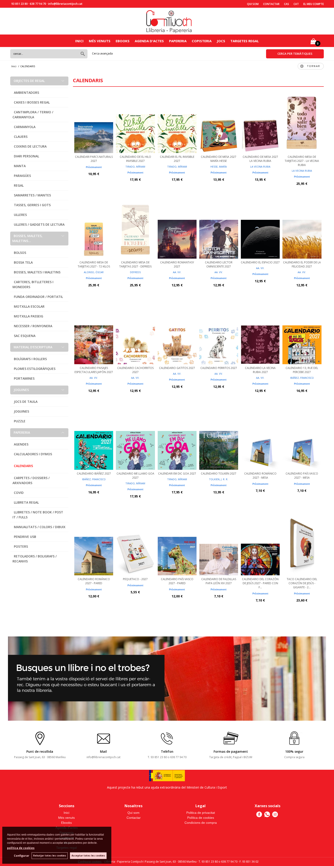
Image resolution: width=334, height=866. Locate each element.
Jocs (221, 41)
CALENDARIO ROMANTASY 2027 (177, 264)
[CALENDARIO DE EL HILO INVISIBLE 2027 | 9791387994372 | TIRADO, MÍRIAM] (135, 123)
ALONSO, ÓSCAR (94, 272)
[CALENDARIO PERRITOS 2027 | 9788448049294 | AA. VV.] (218, 334)
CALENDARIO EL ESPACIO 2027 (260, 262)
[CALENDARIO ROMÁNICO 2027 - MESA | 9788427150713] (260, 440)
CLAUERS (20, 136)
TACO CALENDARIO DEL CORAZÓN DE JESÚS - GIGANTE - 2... (302, 583)
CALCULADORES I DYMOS (33, 454)
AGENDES (21, 444)
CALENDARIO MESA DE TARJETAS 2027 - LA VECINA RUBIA (302, 161)
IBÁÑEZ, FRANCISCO (302, 377)
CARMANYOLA (24, 127)
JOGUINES (21, 390)
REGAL (19, 185)
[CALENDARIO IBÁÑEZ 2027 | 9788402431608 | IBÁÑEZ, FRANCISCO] (93, 440)
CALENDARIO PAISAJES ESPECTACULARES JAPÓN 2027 (94, 370)
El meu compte (313, 4)
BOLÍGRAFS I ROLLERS (30, 359)
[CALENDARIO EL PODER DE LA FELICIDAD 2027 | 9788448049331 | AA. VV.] (301, 229)
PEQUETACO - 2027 (135, 579)
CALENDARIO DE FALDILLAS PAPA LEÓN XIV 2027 (218, 581)
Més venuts (99, 41)
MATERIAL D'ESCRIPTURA (33, 347)
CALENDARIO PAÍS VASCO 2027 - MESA (302, 476)
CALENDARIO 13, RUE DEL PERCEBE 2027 (302, 370)
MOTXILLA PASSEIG (28, 316)
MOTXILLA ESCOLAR (29, 306)
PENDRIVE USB (25, 536)
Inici (79, 41)
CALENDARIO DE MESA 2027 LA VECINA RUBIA (260, 159)
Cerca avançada (102, 53)
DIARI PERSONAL (26, 156)
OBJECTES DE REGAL (29, 81)
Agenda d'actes (149, 41)
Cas (286, 4)
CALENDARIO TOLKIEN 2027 (218, 473)
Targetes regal (244, 41)
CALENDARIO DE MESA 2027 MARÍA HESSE (218, 159)
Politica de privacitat (200, 812)
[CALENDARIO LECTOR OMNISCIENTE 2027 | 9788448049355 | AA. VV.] (218, 229)
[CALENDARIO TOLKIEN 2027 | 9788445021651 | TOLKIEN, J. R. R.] (218, 440)
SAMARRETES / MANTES (32, 195)
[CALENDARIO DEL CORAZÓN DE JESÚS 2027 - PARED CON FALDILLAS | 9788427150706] (260, 545)
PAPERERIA (22, 432)
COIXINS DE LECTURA (30, 146)
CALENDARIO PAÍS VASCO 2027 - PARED (177, 581)
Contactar (271, 4)
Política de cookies (200, 817)
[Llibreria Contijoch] (169, 21)
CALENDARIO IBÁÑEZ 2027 (94, 473)
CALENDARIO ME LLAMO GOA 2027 (135, 476)
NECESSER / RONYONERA (33, 326)
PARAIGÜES (22, 175)
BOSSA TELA (23, 262)
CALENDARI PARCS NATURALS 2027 (94, 159)
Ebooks (123, 41)
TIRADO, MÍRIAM (135, 166)
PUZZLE (19, 421)
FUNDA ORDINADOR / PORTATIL (38, 296)
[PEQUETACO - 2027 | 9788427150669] (135, 545)
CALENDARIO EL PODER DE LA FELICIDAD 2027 (302, 264)
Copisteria (202, 41)
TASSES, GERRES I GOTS (32, 205)
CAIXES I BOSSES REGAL (32, 102)
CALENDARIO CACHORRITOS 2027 (135, 370)
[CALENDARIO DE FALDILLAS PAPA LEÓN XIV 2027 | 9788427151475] (218, 545)
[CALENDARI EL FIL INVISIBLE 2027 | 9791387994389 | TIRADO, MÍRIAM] (177, 123)
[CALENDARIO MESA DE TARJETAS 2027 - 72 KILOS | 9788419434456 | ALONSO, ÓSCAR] (93, 229)
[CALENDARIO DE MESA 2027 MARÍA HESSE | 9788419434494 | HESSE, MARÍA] (218, 123)
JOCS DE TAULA (25, 401)
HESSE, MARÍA (218, 166)
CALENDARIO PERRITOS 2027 (218, 368)
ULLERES (20, 215)
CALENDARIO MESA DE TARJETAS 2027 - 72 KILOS (94, 264)
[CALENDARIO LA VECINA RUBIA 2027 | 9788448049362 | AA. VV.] (260, 334)
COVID (19, 492)
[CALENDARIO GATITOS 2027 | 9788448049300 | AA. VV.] (177, 334)
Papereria (178, 41)
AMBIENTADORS (26, 92)
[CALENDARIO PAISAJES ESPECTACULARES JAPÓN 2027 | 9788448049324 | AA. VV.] (93, 334)
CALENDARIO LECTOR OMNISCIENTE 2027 (218, 264)
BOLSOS (20, 252)
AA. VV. (177, 272)
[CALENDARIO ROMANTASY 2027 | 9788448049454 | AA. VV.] (177, 229)
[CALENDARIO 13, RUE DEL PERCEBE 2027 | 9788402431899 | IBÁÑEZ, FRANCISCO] (301, 334)
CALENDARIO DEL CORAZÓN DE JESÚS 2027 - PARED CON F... (260, 583)
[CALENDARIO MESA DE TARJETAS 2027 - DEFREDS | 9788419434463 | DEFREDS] (135, 229)
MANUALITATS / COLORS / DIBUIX (39, 527)
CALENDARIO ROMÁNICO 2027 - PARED (94, 581)
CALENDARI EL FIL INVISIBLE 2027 (177, 159)
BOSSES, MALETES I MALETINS (37, 272)
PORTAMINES (24, 378)
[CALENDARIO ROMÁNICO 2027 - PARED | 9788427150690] (93, 545)
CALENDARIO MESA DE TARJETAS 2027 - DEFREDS (135, 264)
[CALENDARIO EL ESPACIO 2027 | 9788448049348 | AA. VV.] (260, 229)
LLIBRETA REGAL (26, 502)
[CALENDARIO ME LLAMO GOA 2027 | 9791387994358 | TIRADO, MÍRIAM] (135, 440)
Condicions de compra (200, 822)
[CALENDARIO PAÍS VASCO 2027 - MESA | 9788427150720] (301, 440)
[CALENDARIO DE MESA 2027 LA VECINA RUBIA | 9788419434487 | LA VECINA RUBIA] (260, 123)
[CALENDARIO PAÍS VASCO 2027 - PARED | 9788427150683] (177, 545)
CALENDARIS (23, 466)
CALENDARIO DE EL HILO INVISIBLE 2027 (135, 159)
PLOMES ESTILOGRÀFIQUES (34, 368)
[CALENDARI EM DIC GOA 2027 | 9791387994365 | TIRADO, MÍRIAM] (177, 440)
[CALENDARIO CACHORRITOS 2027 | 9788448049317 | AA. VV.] (135, 334)
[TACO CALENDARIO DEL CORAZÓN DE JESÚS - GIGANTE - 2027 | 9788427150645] (301, 545)
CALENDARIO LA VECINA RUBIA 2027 (260, 370)
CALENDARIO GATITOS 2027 (177, 368)
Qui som (253, 4)
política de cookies (21, 848)
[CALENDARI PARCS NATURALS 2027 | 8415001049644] (93, 123)
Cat (296, 4)
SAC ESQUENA (24, 336)
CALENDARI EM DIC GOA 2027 (177, 473)
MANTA (20, 166)
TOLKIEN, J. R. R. (218, 479)
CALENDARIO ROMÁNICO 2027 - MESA (260, 476)
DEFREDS (135, 272)
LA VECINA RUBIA (260, 166)
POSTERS (21, 546)
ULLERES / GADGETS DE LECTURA (39, 224)
